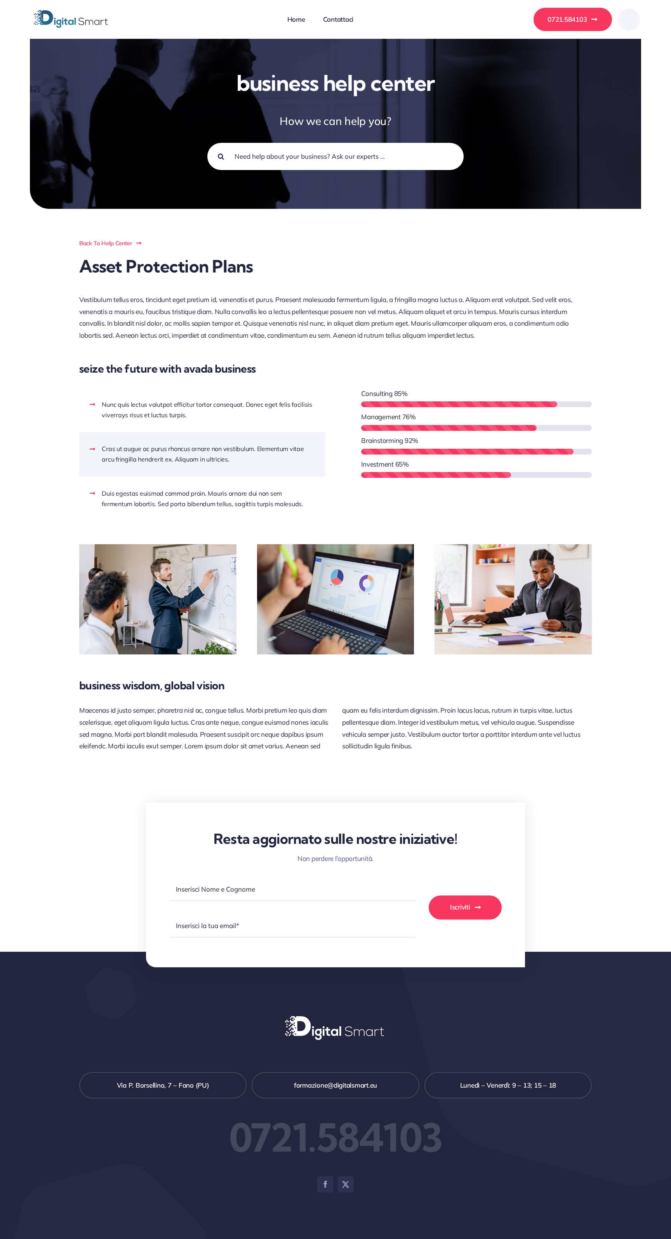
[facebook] (325, 1184)
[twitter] (345, 1184)
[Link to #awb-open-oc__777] (629, 20)
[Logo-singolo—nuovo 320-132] (71, 6)
